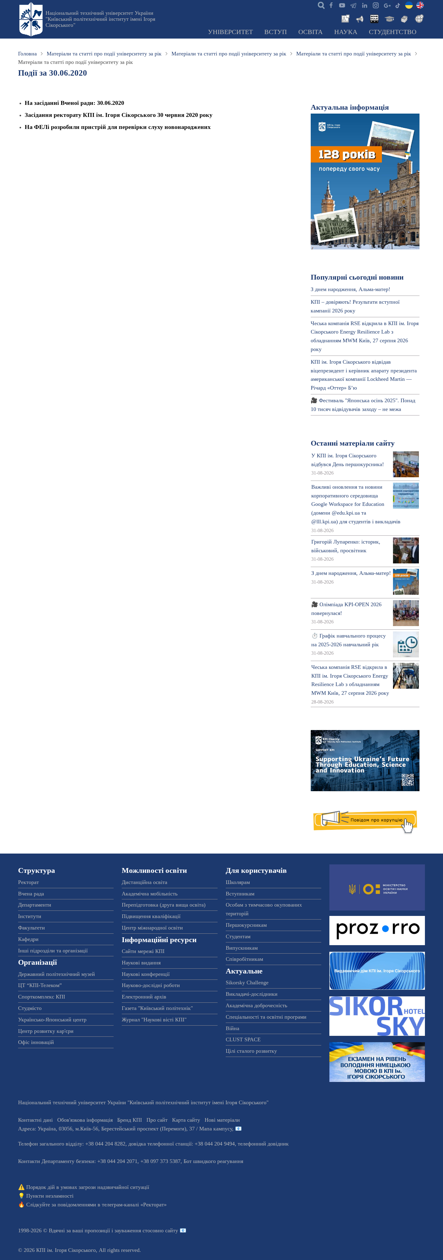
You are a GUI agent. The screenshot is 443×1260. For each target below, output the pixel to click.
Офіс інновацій (36, 1042)
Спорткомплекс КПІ (41, 997)
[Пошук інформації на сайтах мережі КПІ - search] (320, 5)
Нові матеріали (222, 1120)
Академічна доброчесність (256, 1005)
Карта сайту (186, 1120)
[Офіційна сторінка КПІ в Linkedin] (364, 5)
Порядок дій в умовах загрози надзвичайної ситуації (87, 1187)
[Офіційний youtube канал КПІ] (342, 5)
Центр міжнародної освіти (152, 928)
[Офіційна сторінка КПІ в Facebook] (331, 5)
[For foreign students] (418, 18)
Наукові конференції (146, 974)
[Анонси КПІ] (359, 18)
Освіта (310, 32)
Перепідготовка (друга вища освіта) (164, 905)
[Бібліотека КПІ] (403, 18)
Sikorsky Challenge (247, 982)
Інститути (29, 916)
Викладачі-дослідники (252, 994)
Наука (345, 32)
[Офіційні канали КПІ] (353, 5)
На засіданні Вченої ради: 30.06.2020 (74, 102)
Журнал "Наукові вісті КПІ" (154, 1020)
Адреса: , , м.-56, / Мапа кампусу (125, 1129)
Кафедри (28, 939)
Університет (230, 32)
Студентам (238, 936)
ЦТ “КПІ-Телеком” (40, 985)
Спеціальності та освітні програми (266, 1017)
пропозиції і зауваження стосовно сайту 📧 (135, 1230)
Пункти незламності (50, 1196)
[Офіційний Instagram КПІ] (375, 5)
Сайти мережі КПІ (143, 951)
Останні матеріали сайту (353, 443)
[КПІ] (409, 5)
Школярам (238, 882)
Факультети (31, 928)
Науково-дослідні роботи (151, 985)
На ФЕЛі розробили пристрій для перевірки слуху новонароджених (118, 127)
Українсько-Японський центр (52, 1020)
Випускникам (242, 948)
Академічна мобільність (150, 894)
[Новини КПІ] (344, 18)
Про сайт (157, 1120)
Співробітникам (244, 959)
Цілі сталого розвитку (251, 1051)
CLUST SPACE (243, 1039)
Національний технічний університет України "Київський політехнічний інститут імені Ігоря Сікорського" (100, 19)
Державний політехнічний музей (56, 974)
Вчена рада (31, 894)
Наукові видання (141, 963)
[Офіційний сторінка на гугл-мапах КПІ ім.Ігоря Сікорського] (386, 5)
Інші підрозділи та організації (53, 951)
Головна (27, 54)
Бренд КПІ (129, 1120)
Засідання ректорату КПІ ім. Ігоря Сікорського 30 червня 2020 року (118, 114)
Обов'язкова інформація (85, 1120)
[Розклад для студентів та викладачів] (374, 18)
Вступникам (240, 894)
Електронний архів (144, 997)
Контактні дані (35, 1120)
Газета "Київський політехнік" (157, 1008)
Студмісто (30, 1008)
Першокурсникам (246, 925)
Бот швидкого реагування (213, 1161)
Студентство (392, 32)
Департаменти (34, 905)
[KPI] (420, 5)
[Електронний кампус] (388, 18)
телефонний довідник (263, 1144)
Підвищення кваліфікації (151, 916)
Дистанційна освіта (144, 882)
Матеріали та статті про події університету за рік (104, 54)
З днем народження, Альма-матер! (350, 289)
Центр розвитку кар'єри (46, 1031)
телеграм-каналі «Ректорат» (134, 1205)
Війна (232, 1028)
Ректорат (28, 882)
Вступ (275, 32)
